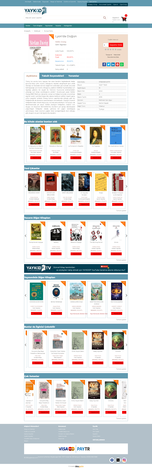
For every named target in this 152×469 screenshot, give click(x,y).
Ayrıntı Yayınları (101, 199)
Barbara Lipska (117, 405)
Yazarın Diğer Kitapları (37, 218)
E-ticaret (72, 466)
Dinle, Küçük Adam (76, 351)
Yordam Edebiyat (34, 199)
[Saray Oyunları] (96, 333)
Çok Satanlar (31, 376)
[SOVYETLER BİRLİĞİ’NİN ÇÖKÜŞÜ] (51, 174)
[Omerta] (116, 333)
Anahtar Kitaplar (95, 152)
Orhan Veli (76, 150)
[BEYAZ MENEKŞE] (56, 283)
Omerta (115, 351)
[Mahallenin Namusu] (55, 128)
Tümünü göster (121, 210)
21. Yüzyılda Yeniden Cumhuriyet (84, 195)
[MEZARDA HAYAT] (34, 174)
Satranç (55, 242)
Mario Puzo (96, 355)
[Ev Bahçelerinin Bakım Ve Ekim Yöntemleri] (35, 128)
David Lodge (101, 197)
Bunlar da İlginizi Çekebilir (39, 327)
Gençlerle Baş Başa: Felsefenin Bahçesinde (34, 403)
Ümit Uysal (84, 197)
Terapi (101, 193)
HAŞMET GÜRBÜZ (116, 306)
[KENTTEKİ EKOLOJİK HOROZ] (95, 283)
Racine (96, 150)
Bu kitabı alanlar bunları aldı (40, 121)
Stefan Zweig (36, 246)
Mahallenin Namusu (55, 146)
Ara (104, 18)
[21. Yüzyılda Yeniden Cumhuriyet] (84, 174)
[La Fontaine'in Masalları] (75, 128)
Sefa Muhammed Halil (35, 150)
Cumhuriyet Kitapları (76, 152)
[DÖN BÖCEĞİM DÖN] (35, 283)
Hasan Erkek (55, 306)
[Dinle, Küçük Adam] (76, 333)
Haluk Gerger (51, 197)
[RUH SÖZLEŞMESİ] (115, 283)
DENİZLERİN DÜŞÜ (76, 302)
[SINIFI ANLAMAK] (67, 174)
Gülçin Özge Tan (117, 197)
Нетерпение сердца (36, 242)
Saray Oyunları (95, 351)
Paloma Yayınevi (117, 407)
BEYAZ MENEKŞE (55, 302)
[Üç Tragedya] (96, 128)
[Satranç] (55, 224)
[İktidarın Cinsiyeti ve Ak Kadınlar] (117, 174)
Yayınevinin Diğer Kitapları (39, 277)
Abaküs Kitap (35, 248)
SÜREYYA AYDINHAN (36, 306)
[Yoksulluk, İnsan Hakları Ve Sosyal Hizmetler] (55, 333)
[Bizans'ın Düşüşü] (76, 224)
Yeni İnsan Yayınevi (35, 152)
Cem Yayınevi (36, 308)
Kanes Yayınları (56, 248)
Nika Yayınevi (56, 357)
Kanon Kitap (75, 248)
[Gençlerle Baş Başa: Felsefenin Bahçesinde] (35, 333)
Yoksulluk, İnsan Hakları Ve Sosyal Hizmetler (50, 403)
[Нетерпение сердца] (35, 224)
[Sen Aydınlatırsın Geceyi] (116, 128)
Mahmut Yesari (56, 150)
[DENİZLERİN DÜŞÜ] (76, 283)
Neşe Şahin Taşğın (56, 355)
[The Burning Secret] (96, 224)
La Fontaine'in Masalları (75, 146)
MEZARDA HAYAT (34, 193)
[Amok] (116, 224)
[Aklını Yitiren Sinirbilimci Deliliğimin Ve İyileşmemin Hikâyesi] (118, 382)
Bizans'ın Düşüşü (75, 242)
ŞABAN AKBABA (75, 306)
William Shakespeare (116, 150)
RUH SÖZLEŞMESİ (116, 302)
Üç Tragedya (96, 146)
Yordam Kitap (51, 199)
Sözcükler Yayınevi (116, 152)
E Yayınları (96, 357)
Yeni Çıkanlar (32, 168)
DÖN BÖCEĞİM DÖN (36, 302)
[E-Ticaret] (79, 466)
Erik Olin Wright (67, 197)
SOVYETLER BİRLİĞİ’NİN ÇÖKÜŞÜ (51, 195)
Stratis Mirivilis (34, 197)
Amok (116, 242)
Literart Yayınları (95, 248)
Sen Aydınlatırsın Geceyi (116, 146)
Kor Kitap (55, 152)
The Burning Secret (96, 242)
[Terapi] (101, 174)
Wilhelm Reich (76, 355)
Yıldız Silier (36, 355)
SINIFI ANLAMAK (67, 193)
